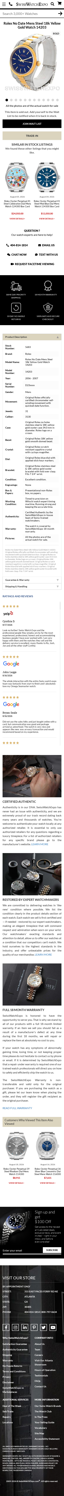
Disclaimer (8, 1382)
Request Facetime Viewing (34, 264)
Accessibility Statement (47, 1438)
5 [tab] (25, 100)
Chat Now (19, 254)
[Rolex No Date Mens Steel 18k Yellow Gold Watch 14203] (32, 62)
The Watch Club (43, 1411)
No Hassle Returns (12, 1365)
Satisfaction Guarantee (15, 1343)
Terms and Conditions (14, 1371)
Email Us (48, 245)
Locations (8, 1422)
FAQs (37, 1380)
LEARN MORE (39, 844)
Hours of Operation (45, 1370)
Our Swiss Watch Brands (48, 1405)
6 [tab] (30, 100)
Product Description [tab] (16, 336)
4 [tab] (20, 100)
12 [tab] (57, 100)
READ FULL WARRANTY (17, 1108)
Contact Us (40, 1386)
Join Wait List (32, 123)
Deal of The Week (12, 1405)
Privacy (7, 1376)
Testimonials (41, 1375)
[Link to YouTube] (52, 1327)
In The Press (41, 1416)
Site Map (39, 1433)
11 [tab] (53, 100)
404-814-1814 (11, 4)
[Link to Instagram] (15, 1327)
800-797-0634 (49, 1311)
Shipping (7, 1354)
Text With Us (48, 254)
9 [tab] (43, 100)
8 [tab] (39, 100)
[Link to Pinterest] (34, 1327)
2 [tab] (11, 100)
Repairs (7, 1416)
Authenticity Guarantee (15, 1349)
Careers (39, 1354)
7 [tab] (34, 100)
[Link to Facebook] (6, 1327)
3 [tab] (16, 100)
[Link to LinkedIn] (24, 1327)
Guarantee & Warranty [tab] (17, 579)
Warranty (8, 1360)
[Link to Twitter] (43, 1327)
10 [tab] (48, 100)
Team (37, 1349)
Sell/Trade (8, 1411)
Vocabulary (41, 1427)
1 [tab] (6, 100)
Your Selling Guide (44, 1422)
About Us (40, 1343)
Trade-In (32, 135)
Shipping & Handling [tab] (16, 586)
